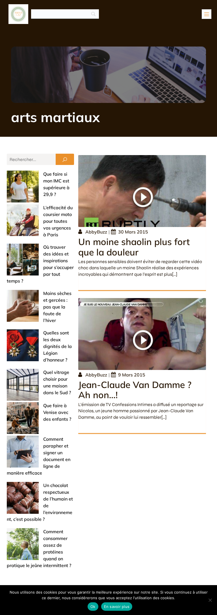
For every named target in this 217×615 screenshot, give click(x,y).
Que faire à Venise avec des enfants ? (57, 412)
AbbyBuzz (96, 232)
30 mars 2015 (133, 232)
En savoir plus (117, 606)
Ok (93, 606)
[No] (210, 600)
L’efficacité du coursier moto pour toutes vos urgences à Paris (58, 221)
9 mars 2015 (131, 375)
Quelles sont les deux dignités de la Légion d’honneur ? (57, 346)
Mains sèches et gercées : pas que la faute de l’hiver (57, 306)
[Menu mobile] (206, 14)
